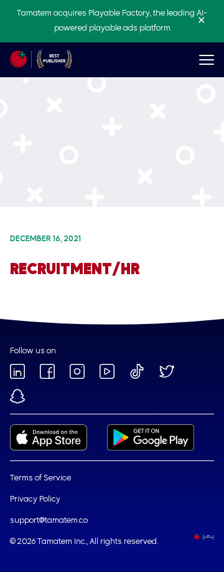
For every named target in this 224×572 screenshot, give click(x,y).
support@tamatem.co (49, 521)
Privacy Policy (35, 499)
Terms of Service (40, 478)
